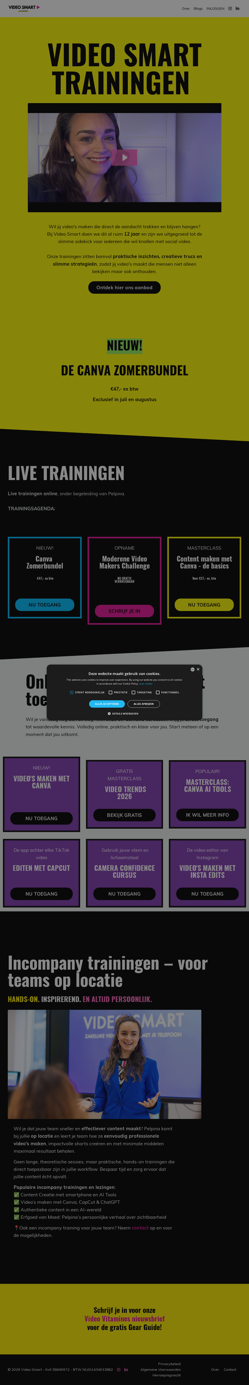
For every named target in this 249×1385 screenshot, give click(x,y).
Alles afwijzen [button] (144, 704)
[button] (124, 713)
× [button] (197, 669)
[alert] (124, 692)
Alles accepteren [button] (107, 704)
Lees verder (146, 683)
